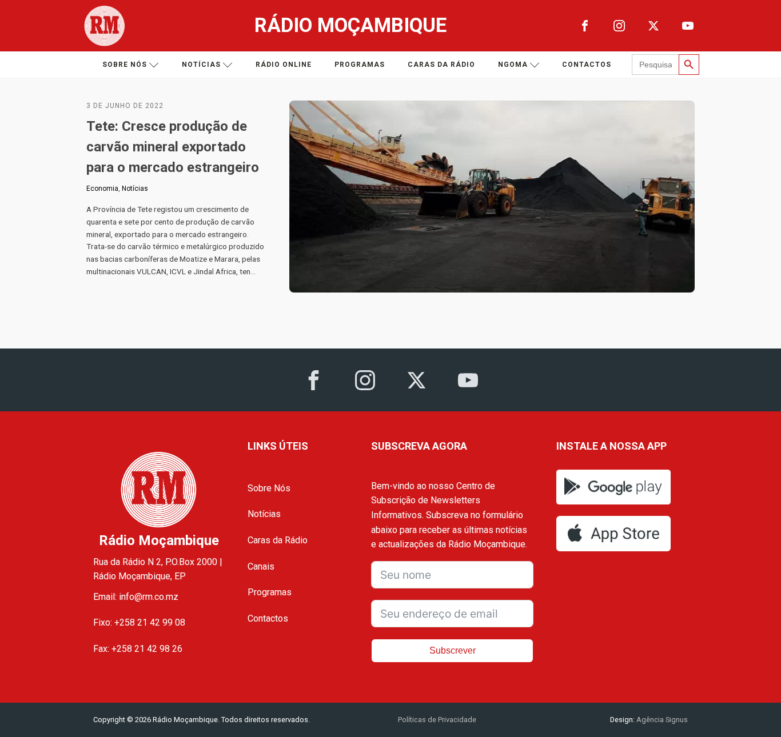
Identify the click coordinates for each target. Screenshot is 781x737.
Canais (261, 566)
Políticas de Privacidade (437, 719)
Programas (359, 65)
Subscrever (452, 650)
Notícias (201, 65)
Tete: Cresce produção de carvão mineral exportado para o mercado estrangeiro (172, 146)
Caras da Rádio (441, 65)
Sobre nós (124, 65)
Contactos (586, 65)
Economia (102, 189)
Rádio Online (284, 65)
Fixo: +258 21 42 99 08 (139, 622)
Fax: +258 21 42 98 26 (137, 648)
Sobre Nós (269, 488)
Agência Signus (661, 719)
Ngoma (513, 65)
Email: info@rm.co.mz (135, 596)
